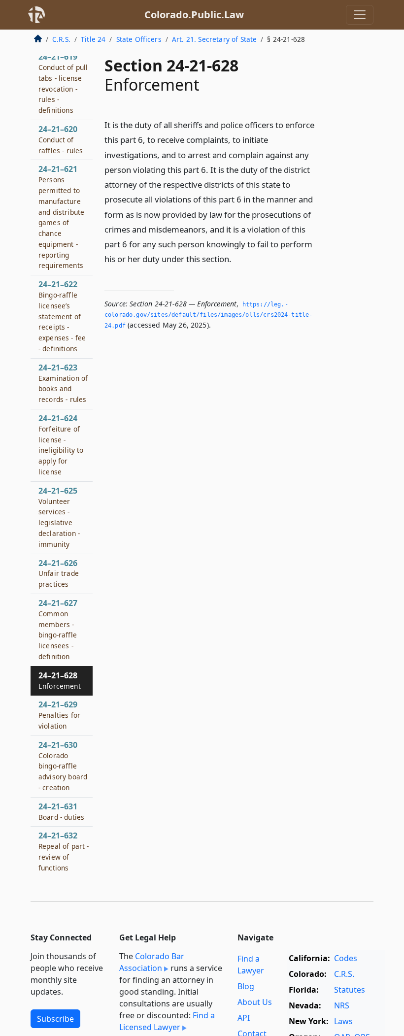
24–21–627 (57, 629)
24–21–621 (61, 217)
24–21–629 (59, 715)
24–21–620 (60, 139)
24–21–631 (61, 811)
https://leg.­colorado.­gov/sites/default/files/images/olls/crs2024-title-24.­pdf (208, 315)
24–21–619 (63, 83)
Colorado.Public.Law (194, 14)
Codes (345, 958)
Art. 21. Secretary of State (214, 39)
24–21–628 (59, 680)
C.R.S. (61, 39)
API (243, 1017)
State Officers (139, 39)
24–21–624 (61, 444)
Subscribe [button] (55, 1018)
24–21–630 (62, 765)
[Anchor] (237, 258)
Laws (343, 1021)
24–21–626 (58, 573)
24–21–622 (62, 316)
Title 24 (93, 39)
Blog (245, 986)
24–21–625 (59, 517)
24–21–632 (63, 851)
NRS (341, 1005)
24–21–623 (63, 383)
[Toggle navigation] (359, 15)
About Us (254, 1002)
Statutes (349, 989)
